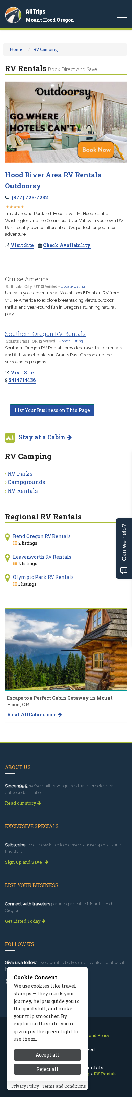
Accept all (47, 1054)
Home (16, 49)
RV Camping (46, 49)
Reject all (47, 1069)
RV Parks (20, 473)
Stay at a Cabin (43, 437)
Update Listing (73, 286)
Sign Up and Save (24, 862)
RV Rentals (23, 490)
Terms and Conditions (64, 1086)
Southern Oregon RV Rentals (45, 334)
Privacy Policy (25, 1086)
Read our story (21, 803)
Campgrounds (26, 481)
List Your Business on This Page (52, 410)
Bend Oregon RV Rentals (42, 536)
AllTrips (35, 11)
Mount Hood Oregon (50, 20)
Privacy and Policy (91, 1035)
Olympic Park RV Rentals (43, 577)
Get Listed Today (23, 921)
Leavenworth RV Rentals (42, 557)
